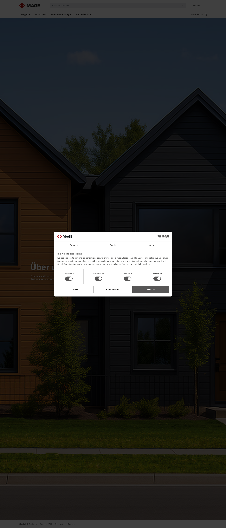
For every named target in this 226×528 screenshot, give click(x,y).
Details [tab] (113, 245)
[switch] (98, 279)
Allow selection (113, 289)
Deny (75, 289)
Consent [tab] (74, 245)
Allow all (151, 289)
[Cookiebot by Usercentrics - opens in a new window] (157, 237)
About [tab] (152, 245)
